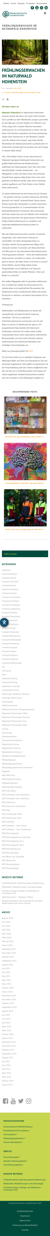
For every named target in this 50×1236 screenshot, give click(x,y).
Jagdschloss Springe (11, 686)
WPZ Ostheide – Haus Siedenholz (16, 829)
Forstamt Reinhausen (11, 636)
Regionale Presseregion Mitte (29, 92)
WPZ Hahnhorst (9, 802)
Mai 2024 (6, 1022)
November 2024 (9, 999)
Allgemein (6, 570)
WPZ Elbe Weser (9, 791)
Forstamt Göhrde (9, 593)
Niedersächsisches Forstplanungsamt (18, 709)
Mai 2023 (6, 1069)
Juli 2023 (6, 1061)
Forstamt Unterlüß (10, 659)
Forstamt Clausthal (10, 581)
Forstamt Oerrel (9, 628)
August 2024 (7, 1011)
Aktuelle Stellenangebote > (15, 1161)
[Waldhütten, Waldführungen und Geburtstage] (25, 415)
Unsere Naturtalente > (13, 1142)
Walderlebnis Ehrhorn (11, 748)
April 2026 (6, 933)
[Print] (9, 99)
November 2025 (9, 953)
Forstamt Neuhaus (10, 620)
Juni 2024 (6, 1019)
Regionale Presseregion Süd (14, 721)
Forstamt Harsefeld (10, 601)
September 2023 (9, 1053)
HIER (30, 351)
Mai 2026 (6, 930)
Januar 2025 (7, 991)
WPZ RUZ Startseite (10, 853)
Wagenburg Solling (10, 744)
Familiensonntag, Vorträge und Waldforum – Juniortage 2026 (26, 483)
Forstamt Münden (9, 612)
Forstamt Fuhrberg (10, 589)
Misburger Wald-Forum (12, 698)
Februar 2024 (8, 1034)
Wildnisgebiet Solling (11, 779)
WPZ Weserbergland (10, 864)
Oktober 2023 (8, 1050)
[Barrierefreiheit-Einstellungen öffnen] (4, 622)
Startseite (6, 34)
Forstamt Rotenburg (10, 643)
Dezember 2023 (9, 1042)
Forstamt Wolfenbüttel (12, 663)
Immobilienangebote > (13, 1164)
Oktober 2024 (8, 1003)
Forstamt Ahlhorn (9, 574)
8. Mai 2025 (17, 88)
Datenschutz (25, 1220)
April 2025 (6, 980)
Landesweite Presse (10, 690)
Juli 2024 (6, 1015)
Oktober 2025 (8, 957)
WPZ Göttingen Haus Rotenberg (16, 794)
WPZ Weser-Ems (9, 860)
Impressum (25, 1216)
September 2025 (9, 961)
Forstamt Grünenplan (11, 597)
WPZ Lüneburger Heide (12, 814)
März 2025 (6, 984)
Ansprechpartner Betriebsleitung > (18, 1126)
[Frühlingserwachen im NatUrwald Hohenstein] (25, 52)
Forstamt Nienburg (10, 624)
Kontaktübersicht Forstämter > (16, 1130)
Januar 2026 (7, 945)
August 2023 (7, 1057)
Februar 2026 (8, 941)
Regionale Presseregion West (14, 725)
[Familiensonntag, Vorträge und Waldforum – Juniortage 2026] (25, 461)
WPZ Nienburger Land (11, 818)
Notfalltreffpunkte (25, 1211)
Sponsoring (7, 732)
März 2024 (6, 1030)
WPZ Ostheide (8, 822)
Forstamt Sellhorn (10, 655)
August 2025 (7, 964)
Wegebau (6, 771)
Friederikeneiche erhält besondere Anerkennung (23, 883)
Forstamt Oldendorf (11, 92)
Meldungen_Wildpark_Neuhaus (15, 694)
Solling (5, 729)
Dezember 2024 (9, 995)
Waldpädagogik (9, 760)
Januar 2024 (7, 1038)
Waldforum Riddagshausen (14, 756)
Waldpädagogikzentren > (14, 1138)
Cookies (25, 1230)
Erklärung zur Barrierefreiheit (25, 1225)
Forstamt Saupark (9, 647)
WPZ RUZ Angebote (10, 833)
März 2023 (6, 1077)
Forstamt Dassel (9, 585)
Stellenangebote (9, 736)
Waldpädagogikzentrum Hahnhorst (17, 767)
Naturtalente (7, 702)
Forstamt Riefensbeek (11, 640)
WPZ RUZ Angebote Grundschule (16, 837)
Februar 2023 (8, 1081)
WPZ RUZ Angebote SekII (13, 845)
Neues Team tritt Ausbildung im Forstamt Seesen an (26, 529)
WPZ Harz (6, 810)
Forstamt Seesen (9, 651)
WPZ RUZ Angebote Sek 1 (13, 841)
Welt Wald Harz (8, 775)
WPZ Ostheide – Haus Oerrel (14, 825)
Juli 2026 (6, 922)
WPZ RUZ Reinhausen (11, 849)
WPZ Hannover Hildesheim (13, 806)
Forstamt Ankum (9, 578)
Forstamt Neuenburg (11, 616)
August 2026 (7, 918)
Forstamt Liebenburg (11, 609)
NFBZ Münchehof (9, 705)
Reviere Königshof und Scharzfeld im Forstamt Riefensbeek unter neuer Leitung (22, 902)
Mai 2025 (6, 976)
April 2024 (6, 1026)
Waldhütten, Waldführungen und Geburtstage (25, 437)
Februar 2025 (8, 988)
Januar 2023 (7, 1084)
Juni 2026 (6, 926)
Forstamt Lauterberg (11, 605)
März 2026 (6, 937)
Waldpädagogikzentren (12, 763)
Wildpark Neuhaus (10, 783)
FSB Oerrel (6, 671)
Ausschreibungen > (11, 1157)
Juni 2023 (6, 1065)
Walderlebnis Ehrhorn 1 (12, 752)
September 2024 (9, 1007)
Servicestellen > (10, 1134)
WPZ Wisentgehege (10, 868)
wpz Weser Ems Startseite (13, 856)
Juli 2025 (6, 968)
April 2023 (6, 1073)
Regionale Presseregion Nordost (16, 717)
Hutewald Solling (9, 678)
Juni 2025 (6, 972)
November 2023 (9, 1046)
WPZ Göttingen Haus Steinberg (15, 798)
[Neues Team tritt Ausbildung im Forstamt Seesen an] (25, 507)
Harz (4, 674)
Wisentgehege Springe (12, 787)
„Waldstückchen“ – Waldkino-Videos (17, 897)
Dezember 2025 (9, 949)
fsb (3, 667)
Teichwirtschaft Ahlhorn (12, 740)
